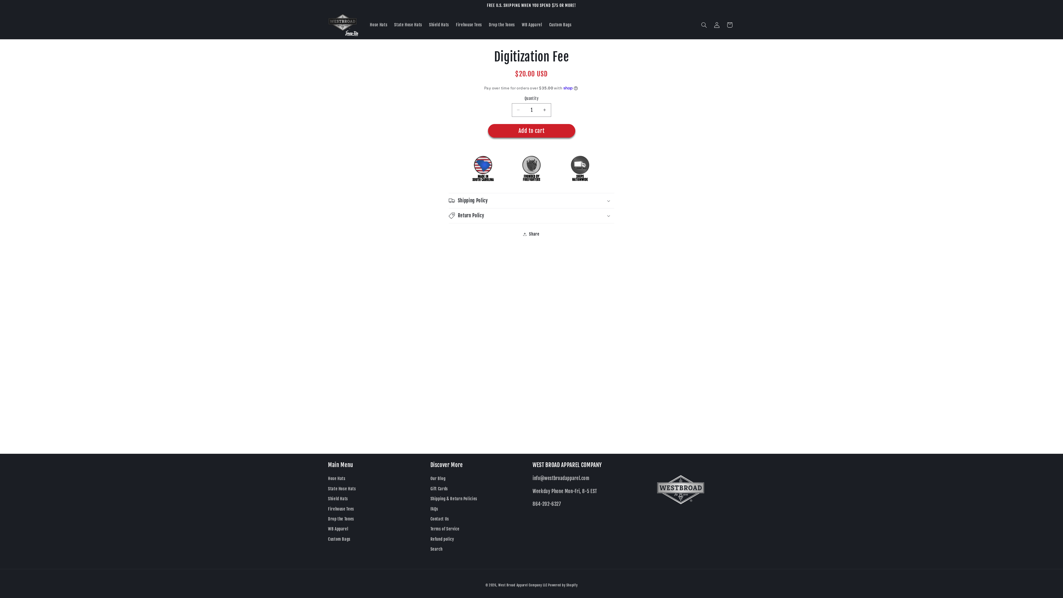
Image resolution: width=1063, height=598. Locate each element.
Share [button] (534, 234)
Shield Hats (338, 498)
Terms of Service (445, 529)
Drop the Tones (341, 519)
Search (436, 549)
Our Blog (438, 478)
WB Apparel (338, 529)
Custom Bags (339, 539)
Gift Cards (439, 488)
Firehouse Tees (341, 509)
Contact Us (439, 519)
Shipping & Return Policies (453, 498)
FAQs (434, 509)
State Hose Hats (342, 488)
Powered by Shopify (562, 585)
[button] (704, 25)
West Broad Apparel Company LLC (522, 585)
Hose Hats (336, 478)
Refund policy (442, 539)
